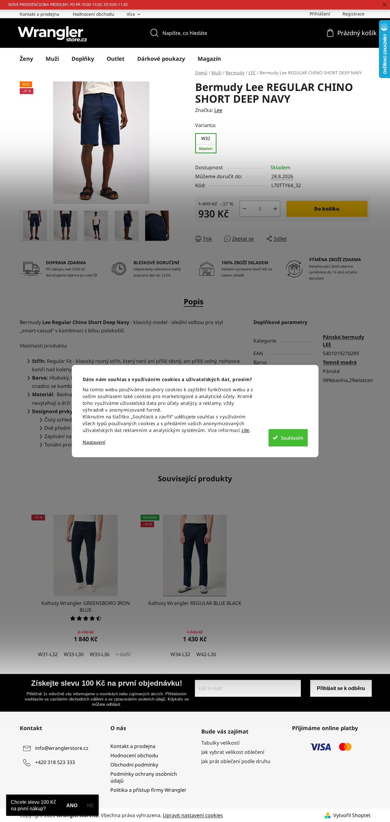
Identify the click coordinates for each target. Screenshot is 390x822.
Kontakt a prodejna (39, 14)
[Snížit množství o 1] (244, 208)
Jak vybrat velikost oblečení (232, 752)
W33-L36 (99, 654)
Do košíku (326, 208)
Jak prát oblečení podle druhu (235, 761)
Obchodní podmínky (134, 764)
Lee (218, 110)
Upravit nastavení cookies (193, 815)
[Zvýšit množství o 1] (275, 208)
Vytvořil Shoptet (352, 815)
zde (245, 430)
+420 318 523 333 (55, 762)
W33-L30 (74, 654)
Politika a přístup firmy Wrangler (148, 790)
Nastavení (94, 442)
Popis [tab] (193, 301)
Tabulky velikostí (220, 742)
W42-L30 (206, 654)
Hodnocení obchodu (93, 14)
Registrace (353, 14)
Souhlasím (292, 437)
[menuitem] (26, 58)
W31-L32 (48, 654)
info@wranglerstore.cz (61, 748)
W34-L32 (180, 654)
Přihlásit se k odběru (341, 688)
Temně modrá (340, 362)
